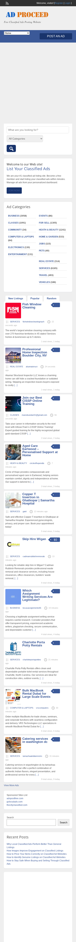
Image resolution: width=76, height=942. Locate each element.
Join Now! (14, 190)
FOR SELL (44, 223)
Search (10, 817)
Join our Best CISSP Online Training (32, 401)
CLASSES (13, 223)
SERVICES (44, 268)
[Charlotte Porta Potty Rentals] (13, 655)
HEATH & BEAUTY (48, 229)
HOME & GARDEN (48, 236)
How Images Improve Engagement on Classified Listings (35, 850)
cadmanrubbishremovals (34, 556)
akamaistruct (31, 366)
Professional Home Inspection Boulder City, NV (34, 352)
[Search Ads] (11, 148)
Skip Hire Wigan (34, 539)
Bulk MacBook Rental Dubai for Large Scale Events (36, 693)
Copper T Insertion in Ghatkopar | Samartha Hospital (38, 498)
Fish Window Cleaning (31, 306)
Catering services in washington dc (35, 740)
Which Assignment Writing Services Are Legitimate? (37, 595)
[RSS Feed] (6, 2)
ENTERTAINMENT (17, 254)
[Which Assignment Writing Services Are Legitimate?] (13, 604)
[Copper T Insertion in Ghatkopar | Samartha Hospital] (13, 507)
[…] (15, 385)
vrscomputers (42, 708)
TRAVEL (43, 275)
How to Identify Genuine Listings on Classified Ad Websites (36, 857)
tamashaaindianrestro (32, 756)
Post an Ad (56, 36)
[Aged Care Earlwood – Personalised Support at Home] (13, 459)
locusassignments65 (32, 608)
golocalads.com (15, 801)
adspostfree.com (15, 798)
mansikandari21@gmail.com (34, 415)
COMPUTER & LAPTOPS (21, 236)
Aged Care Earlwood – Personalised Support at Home (40, 450)
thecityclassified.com (17, 805)
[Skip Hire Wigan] (13, 552)
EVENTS (43, 216)
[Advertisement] (38, 83)
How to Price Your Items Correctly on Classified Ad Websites (37, 854)
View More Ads (11, 785)
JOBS (42, 243)
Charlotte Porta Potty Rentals (33, 644)
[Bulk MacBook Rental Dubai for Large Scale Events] (13, 704)
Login (67, 3)
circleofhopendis (37, 463)
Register (59, 3)
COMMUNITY (15, 229)
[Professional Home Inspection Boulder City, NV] (13, 362)
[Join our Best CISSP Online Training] (13, 411)
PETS (42, 250)
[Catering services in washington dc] (13, 752)
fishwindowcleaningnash (33, 322)
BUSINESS (14, 216)
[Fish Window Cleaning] (13, 317)
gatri (25, 511)
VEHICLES (44, 282)
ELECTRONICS (16, 247)
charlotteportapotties (32, 660)
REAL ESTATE (46, 261)
